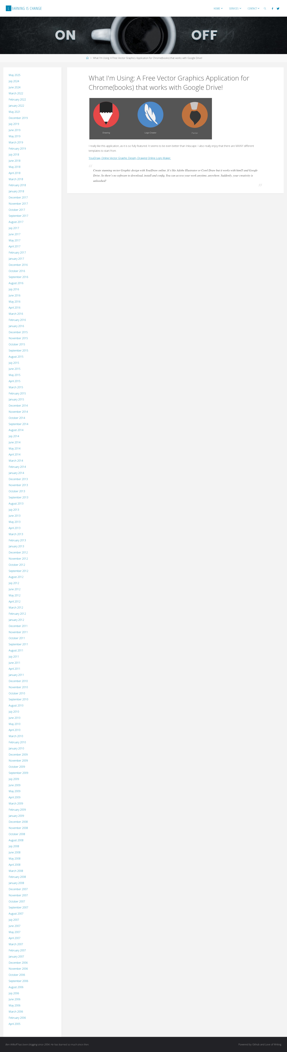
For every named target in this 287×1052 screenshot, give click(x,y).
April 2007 (14, 938)
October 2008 (17, 834)
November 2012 (18, 558)
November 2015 (18, 338)
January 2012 (16, 620)
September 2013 (18, 497)
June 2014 (14, 442)
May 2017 (14, 240)
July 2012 (14, 583)
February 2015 (17, 393)
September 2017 (18, 216)
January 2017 (16, 259)
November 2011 (18, 632)
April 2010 (14, 730)
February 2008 (17, 877)
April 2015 (14, 381)
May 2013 (14, 522)
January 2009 (16, 816)
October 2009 (17, 767)
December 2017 (18, 197)
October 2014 (17, 418)
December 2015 (18, 332)
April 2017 (14, 246)
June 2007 (14, 926)
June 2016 (14, 295)
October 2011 (17, 638)
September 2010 (18, 699)
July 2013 (14, 510)
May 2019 (14, 136)
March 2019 (16, 142)
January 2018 (16, 191)
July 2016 (14, 289)
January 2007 (16, 956)
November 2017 (18, 203)
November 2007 (18, 895)
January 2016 (16, 326)
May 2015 (14, 375)
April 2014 (14, 454)
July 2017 (14, 228)
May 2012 (14, 595)
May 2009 (14, 791)
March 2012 (16, 607)
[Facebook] (272, 8)
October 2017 (17, 210)
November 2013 (18, 485)
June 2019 (14, 130)
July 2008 (14, 846)
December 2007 (18, 889)
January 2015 (16, 399)
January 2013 (16, 546)
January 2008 (16, 883)
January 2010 (16, 748)
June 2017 (14, 234)
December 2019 (18, 118)
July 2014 (14, 436)
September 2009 (18, 773)
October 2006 (17, 975)
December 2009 (18, 754)
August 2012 (16, 577)
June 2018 (14, 161)
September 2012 (18, 571)
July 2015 (14, 363)
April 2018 (14, 173)
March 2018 (16, 179)
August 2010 (16, 705)
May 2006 (14, 1005)
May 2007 (14, 932)
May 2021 (14, 112)
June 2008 (14, 852)
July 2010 (14, 711)
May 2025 (14, 75)
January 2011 (16, 675)
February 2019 (17, 148)
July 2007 (14, 920)
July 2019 (14, 124)
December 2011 (18, 626)
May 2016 (14, 301)
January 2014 (16, 473)
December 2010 (18, 681)
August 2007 (16, 913)
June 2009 (14, 785)
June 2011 (14, 663)
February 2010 (17, 742)
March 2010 (16, 736)
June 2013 (14, 516)
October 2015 (17, 344)
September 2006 (18, 981)
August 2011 (16, 650)
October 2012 (17, 565)
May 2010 (14, 724)
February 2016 (17, 320)
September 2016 (18, 277)
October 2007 (17, 901)
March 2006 (16, 1011)
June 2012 (14, 589)
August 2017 (16, 222)
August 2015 (16, 356)
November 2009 (18, 760)
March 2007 (16, 944)
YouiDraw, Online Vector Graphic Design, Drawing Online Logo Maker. (130, 158)
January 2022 (16, 105)
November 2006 (18, 968)
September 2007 (18, 907)
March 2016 (16, 314)
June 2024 (14, 87)
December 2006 (18, 962)
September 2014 (18, 424)
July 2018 (14, 154)
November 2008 (18, 828)
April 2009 (14, 797)
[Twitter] (278, 8)
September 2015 (18, 350)
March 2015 (16, 387)
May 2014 (14, 448)
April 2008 (14, 865)
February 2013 (17, 540)
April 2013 (14, 528)
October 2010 (17, 693)
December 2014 (18, 405)
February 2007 (17, 950)
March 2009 (16, 803)
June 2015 (14, 369)
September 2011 (18, 644)
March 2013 (16, 534)
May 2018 (14, 167)
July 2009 (14, 779)
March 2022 (16, 93)
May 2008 (14, 858)
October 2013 (17, 491)
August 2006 (16, 987)
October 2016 (17, 271)
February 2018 (17, 185)
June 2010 (14, 718)
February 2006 (17, 1018)
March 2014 (16, 460)
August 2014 (16, 430)
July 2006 (14, 993)
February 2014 (17, 467)
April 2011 (14, 669)
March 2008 (16, 871)
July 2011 (14, 656)
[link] (265, 8)
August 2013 (16, 503)
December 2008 (18, 822)
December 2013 (18, 479)
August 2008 (16, 840)
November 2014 (18, 412)
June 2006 (14, 999)
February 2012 (17, 613)
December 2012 (18, 552)
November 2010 (18, 687)
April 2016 (14, 307)
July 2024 (14, 81)
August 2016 (16, 283)
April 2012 (14, 601)
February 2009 (17, 809)
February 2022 (17, 99)
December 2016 (18, 265)
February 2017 (17, 252)
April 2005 (14, 1024)
